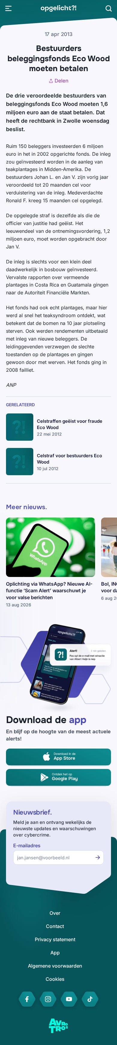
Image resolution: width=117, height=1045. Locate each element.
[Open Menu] (8, 8)
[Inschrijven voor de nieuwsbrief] (97, 857)
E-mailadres (26, 845)
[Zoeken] (108, 8)
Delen (61, 81)
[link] (58, 8)
